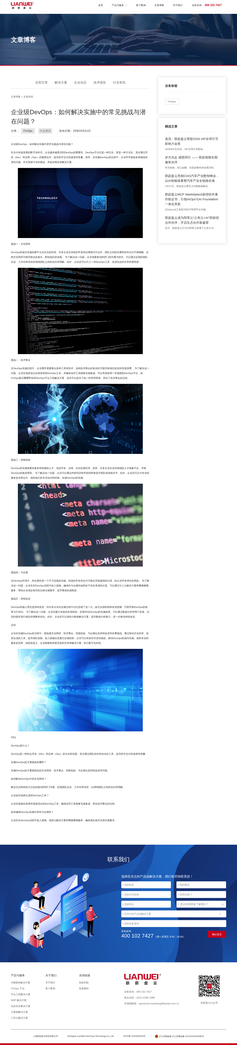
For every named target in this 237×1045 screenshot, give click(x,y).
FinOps (172, 101)
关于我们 (178, 5)
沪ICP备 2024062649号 (134, 1036)
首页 (100, 5)
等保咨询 (144, 585)
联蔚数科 (84, 988)
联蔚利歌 (84, 982)
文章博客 (159, 5)
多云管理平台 (26, 378)
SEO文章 (119, 997)
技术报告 (100, 82)
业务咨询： (207, 5)
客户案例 (141, 5)
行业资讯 (119, 82)
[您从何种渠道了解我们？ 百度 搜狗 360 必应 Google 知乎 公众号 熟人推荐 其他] (201, 904)
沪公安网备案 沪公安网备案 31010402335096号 (181, 1036)
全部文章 (41, 82)
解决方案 (61, 82)
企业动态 (80, 82)
